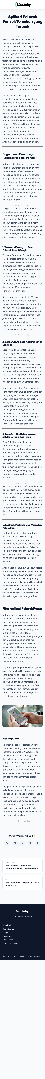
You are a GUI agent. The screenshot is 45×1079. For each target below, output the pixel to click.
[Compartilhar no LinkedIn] (30, 843)
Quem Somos (8, 929)
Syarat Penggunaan (11, 943)
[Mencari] (40, 4)
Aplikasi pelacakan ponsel (15, 164)
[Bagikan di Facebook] (15, 843)
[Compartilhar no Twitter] (22, 843)
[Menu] (5, 4)
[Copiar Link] (38, 843)
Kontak (5, 933)
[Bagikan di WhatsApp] (7, 843)
